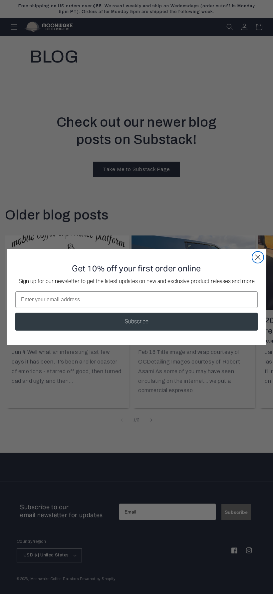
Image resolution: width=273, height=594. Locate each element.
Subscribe (136, 321)
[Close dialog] (258, 257)
